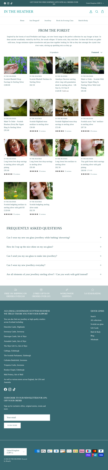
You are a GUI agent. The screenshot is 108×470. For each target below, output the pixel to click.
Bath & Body (83, 21)
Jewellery (48, 21)
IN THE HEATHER (15, 459)
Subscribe (12, 425)
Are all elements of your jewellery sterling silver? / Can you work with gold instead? (47, 274)
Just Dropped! (34, 21)
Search (93, 316)
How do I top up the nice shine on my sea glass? (30, 246)
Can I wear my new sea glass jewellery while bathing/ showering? (38, 237)
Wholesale (94, 340)
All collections (96, 320)
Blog (92, 336)
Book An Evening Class (64, 21)
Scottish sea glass (97, 324)
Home (22, 21)
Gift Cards (94, 328)
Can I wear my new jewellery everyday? (26, 265)
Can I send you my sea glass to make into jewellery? (32, 256)
